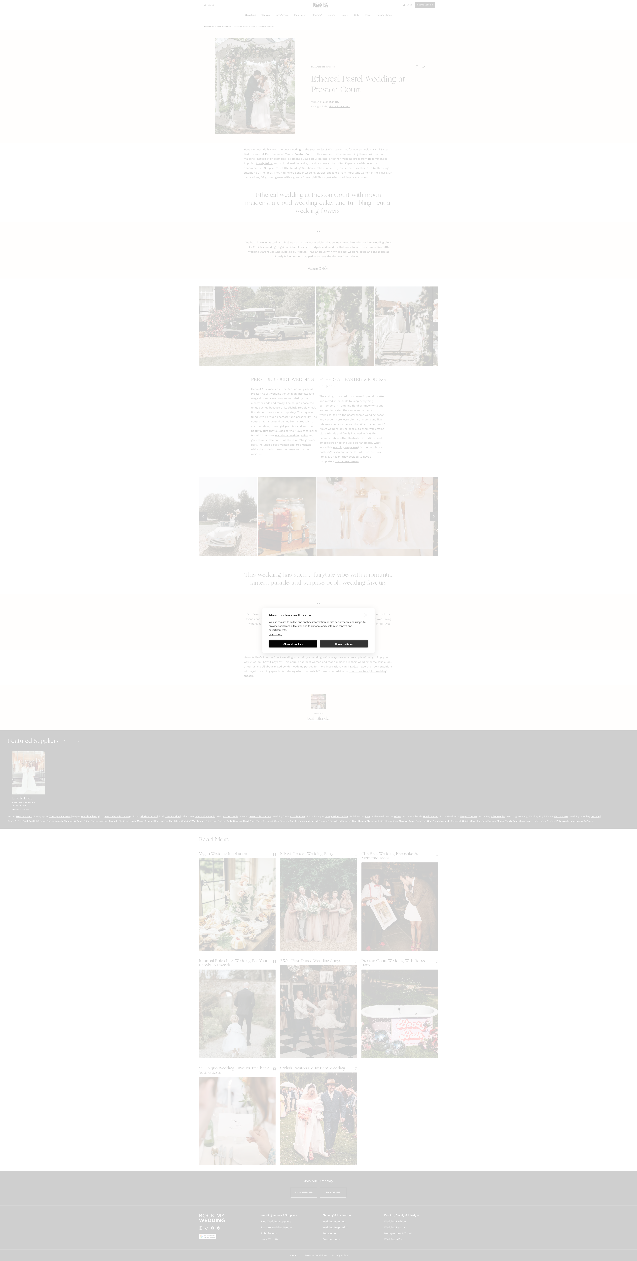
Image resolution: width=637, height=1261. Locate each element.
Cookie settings (344, 643)
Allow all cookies (293, 643)
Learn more (275, 634)
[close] (365, 615)
